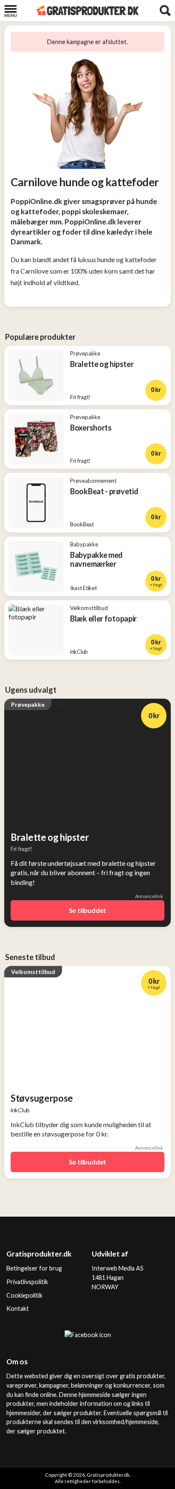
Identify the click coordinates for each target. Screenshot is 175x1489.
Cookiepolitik (24, 1295)
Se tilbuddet (88, 910)
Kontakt (17, 1308)
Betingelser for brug (34, 1268)
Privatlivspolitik (27, 1281)
